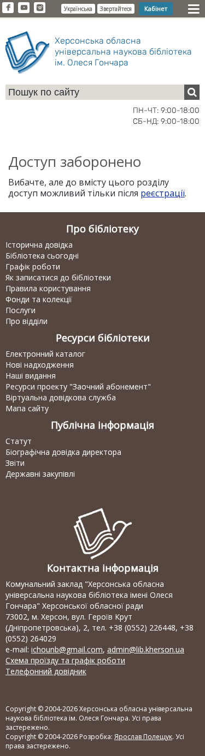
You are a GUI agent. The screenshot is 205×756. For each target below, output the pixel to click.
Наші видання (30, 375)
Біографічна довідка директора (63, 452)
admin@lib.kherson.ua (145, 649)
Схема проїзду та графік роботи (65, 660)
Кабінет (155, 8)
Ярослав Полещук (143, 736)
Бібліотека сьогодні (42, 255)
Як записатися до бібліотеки (58, 277)
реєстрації (162, 193)
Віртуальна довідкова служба (60, 397)
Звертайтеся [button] (116, 9)
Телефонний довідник (45, 671)
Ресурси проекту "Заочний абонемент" (78, 386)
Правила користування (48, 288)
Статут (18, 441)
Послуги (20, 310)
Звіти (15, 463)
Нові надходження (39, 364)
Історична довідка (39, 244)
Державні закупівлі (40, 474)
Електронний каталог (45, 354)
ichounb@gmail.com (67, 649)
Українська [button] (78, 9)
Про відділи (26, 321)
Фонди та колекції (38, 299)
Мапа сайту (27, 408)
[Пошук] (192, 92)
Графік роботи (32, 266)
